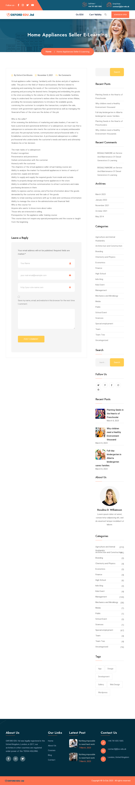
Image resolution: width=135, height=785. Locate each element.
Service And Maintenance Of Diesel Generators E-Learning (109, 157)
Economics (100, 262)
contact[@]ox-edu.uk (121, 7)
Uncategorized (101, 340)
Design (110, 669)
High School (100, 273)
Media (98, 301)
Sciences (99, 318)
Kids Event (100, 285)
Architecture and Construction (108, 246)
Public (98, 307)
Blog (50, 755)
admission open (120, 15)
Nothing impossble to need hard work (87, 742)
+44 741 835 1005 (95, 6)
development (104, 677)
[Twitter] (27, 5)
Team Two (100, 335)
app (100, 669)
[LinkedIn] (23, 5)
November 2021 (102, 205)
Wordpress (102, 692)
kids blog (99, 279)
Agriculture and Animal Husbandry (105, 547)
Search (117, 72)
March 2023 (100, 194)
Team (97, 329)
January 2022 (101, 200)
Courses (51, 750)
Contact (51, 760)
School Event (101, 312)
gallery (101, 684)
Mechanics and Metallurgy (106, 296)
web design (115, 684)
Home (48, 51)
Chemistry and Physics (105, 257)
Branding (99, 251)
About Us (52, 745)
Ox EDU (79, 14)
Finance (98, 268)
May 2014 (99, 216)
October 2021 (101, 211)
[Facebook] (18, 5)
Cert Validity (95, 14)
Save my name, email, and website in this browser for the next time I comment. (46, 302)
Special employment (104, 323)
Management (101, 290)
